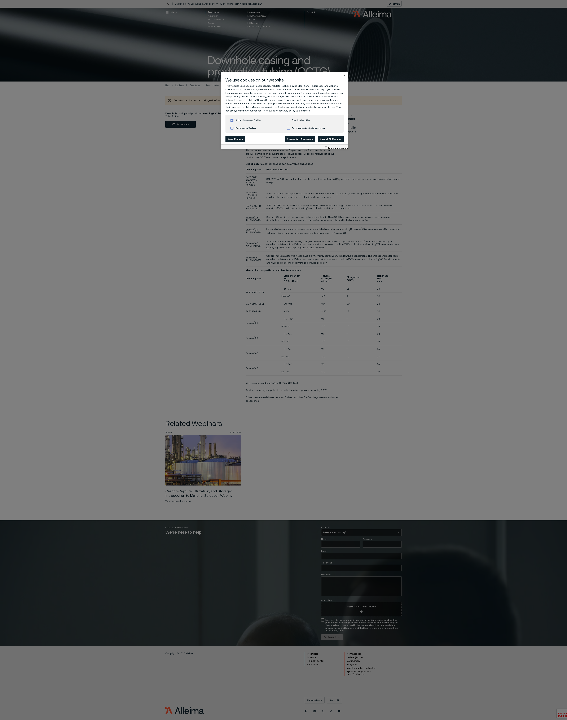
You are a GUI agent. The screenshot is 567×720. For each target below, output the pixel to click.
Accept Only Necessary (300, 139)
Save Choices (235, 139)
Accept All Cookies (330, 139)
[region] (284, 110)
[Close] (344, 75)
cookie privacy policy (284, 111)
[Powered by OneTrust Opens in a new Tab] (335, 147)
